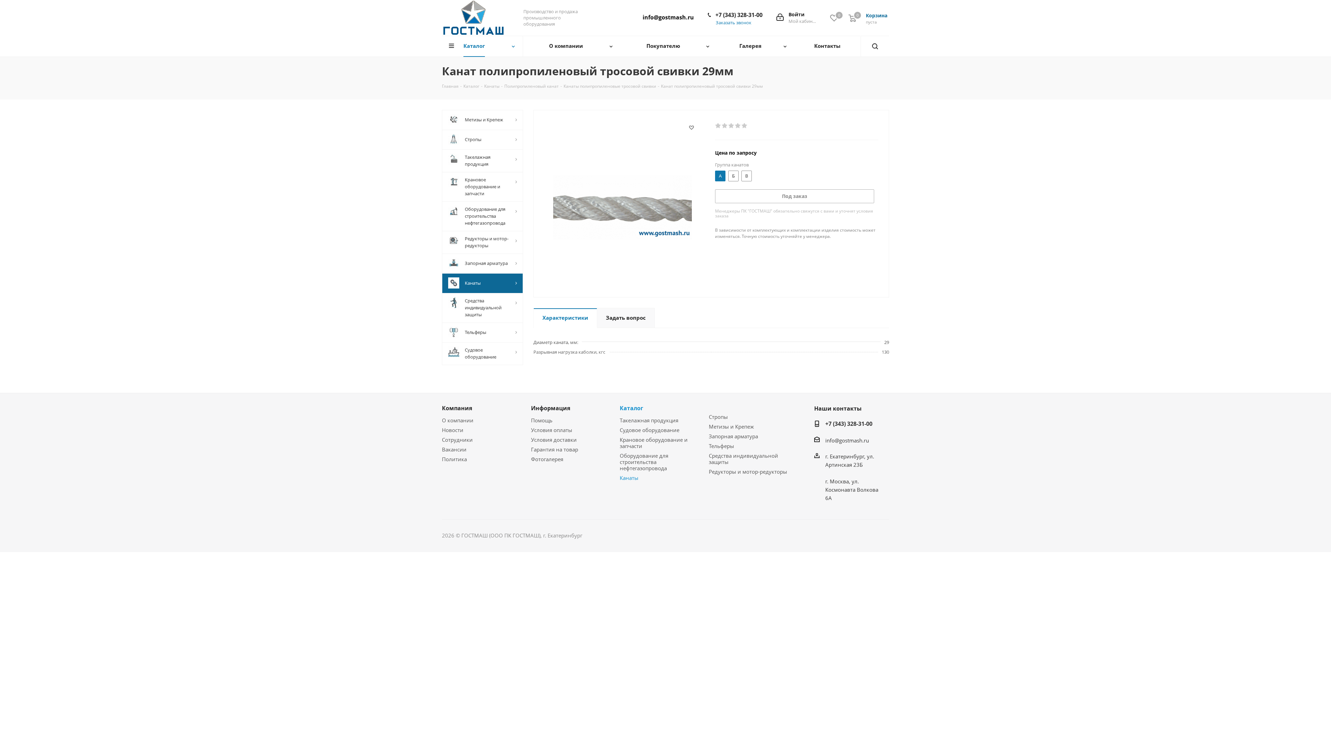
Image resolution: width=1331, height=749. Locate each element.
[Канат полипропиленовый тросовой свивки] (622, 206)
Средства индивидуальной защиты (743, 458)
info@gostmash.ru (668, 17)
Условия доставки (554, 439)
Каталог (631, 408)
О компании (457, 420)
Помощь (542, 420)
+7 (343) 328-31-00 (739, 15)
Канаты (629, 477)
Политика (454, 459)
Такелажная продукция (649, 420)
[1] (718, 126)
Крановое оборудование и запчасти (654, 442)
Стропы (718, 416)
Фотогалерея (547, 459)
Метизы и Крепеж (731, 426)
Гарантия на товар (554, 449)
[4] (738, 126)
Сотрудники (457, 439)
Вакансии (454, 449)
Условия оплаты (551, 430)
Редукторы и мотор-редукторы (748, 471)
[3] (731, 126)
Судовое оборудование (649, 430)
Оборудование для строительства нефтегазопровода (644, 462)
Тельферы (721, 445)
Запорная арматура (733, 436)
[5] (744, 126)
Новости (452, 430)
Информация (550, 408)
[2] (725, 126)
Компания (457, 408)
